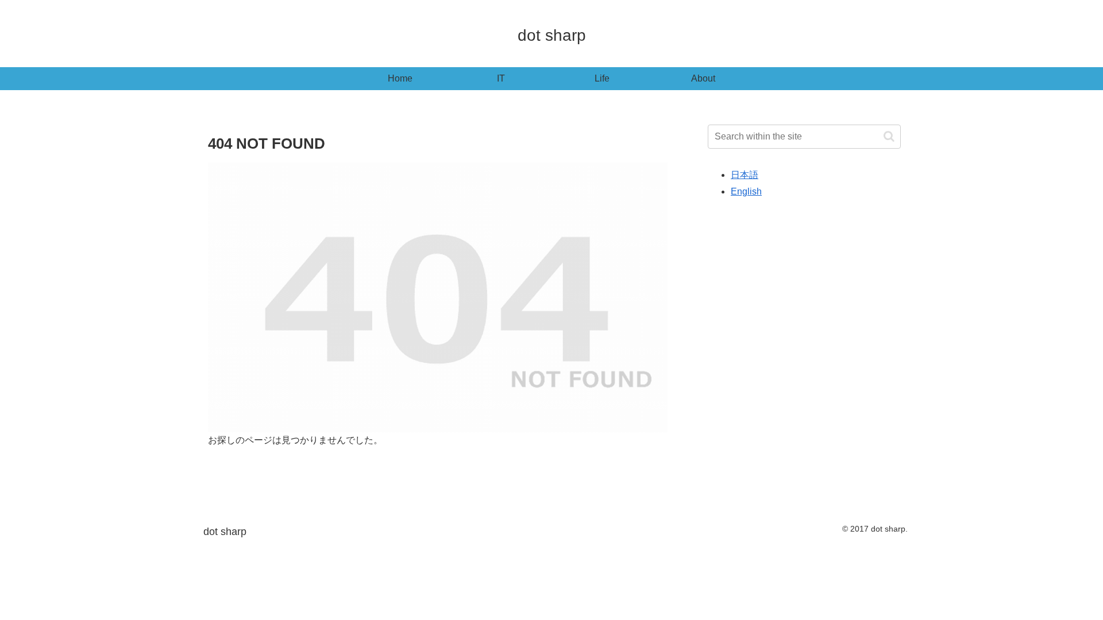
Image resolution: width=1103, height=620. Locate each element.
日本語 (744, 175)
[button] (889, 136)
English (746, 191)
